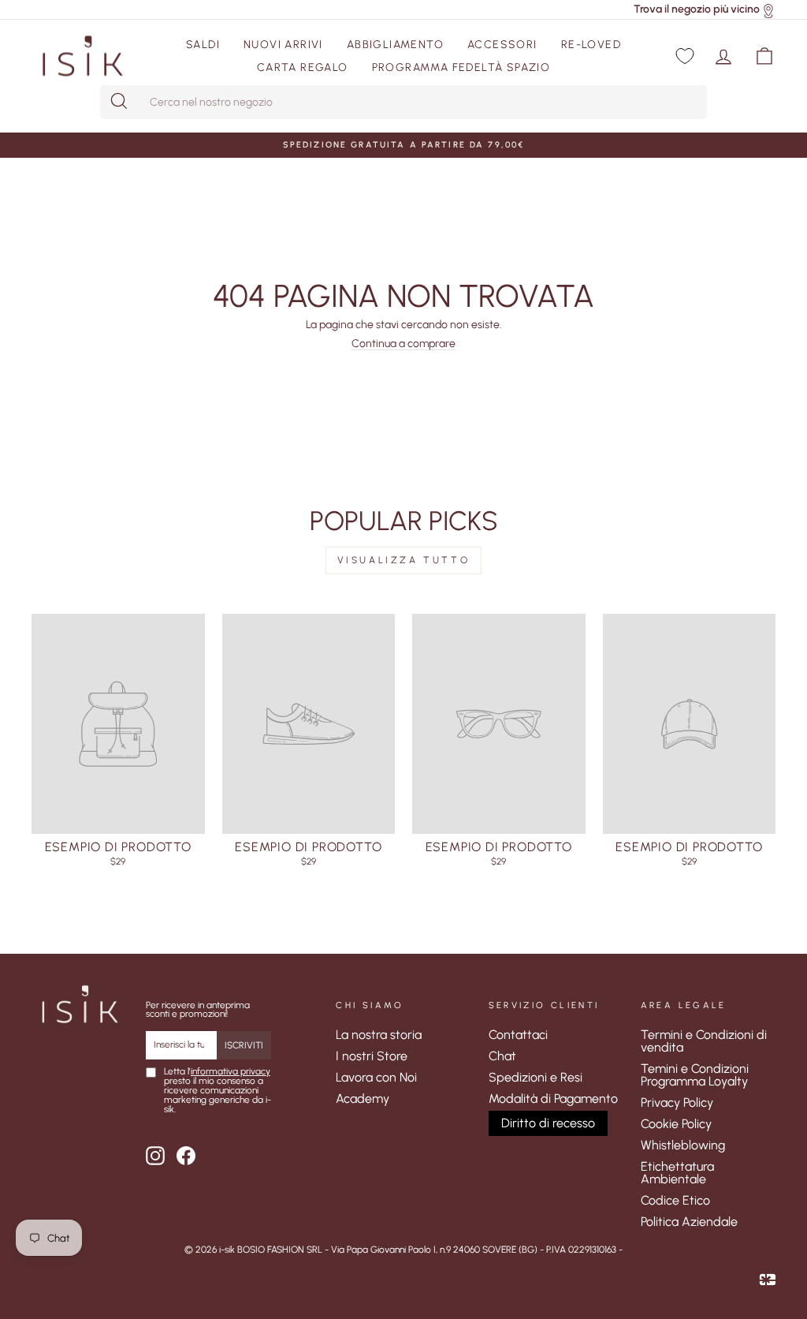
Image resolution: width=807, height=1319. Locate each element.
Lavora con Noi (376, 1077)
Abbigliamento (395, 44)
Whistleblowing (683, 1145)
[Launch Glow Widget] (767, 1279)
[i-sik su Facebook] (186, 1155)
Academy (362, 1098)
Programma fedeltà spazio (461, 67)
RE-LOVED (591, 44)
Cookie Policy (676, 1123)
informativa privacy (230, 1071)
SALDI (203, 44)
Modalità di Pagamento (553, 1098)
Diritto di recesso (548, 1122)
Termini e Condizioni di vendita (704, 1041)
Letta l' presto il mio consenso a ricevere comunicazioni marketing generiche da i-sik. (217, 1091)
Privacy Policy (677, 1102)
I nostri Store (371, 1055)
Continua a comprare (403, 344)
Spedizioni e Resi (535, 1077)
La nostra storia (379, 1034)
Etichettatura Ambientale (677, 1172)
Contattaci (518, 1034)
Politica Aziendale (689, 1221)
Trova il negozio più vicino (697, 9)
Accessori (502, 44)
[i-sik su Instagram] (155, 1155)
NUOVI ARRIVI (283, 44)
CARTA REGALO (302, 67)
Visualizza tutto (403, 560)
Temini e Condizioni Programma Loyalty (695, 1075)
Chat (502, 1055)
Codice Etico (675, 1200)
